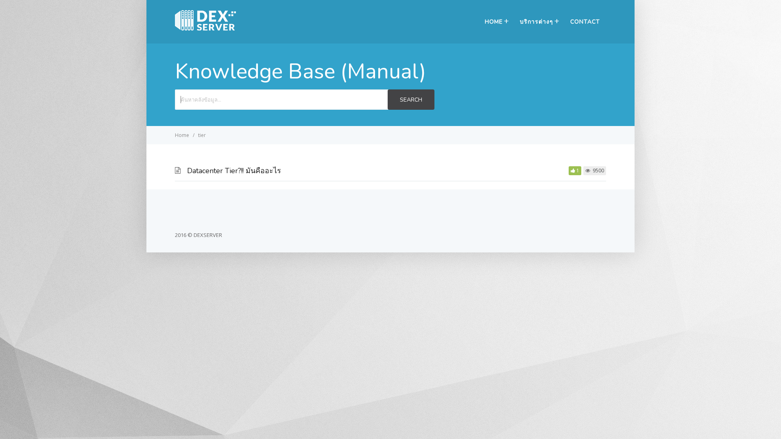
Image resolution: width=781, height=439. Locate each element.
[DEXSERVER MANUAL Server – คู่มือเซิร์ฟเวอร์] (205, 28)
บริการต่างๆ (536, 22)
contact (585, 22)
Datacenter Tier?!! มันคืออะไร (234, 171)
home (494, 22)
